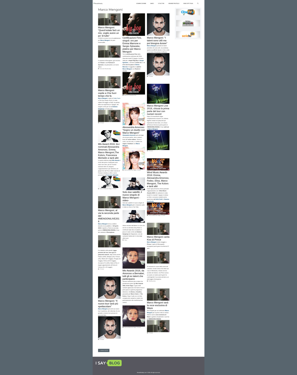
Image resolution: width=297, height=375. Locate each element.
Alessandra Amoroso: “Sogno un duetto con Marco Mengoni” (134, 130)
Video (125, 240)
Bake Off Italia (188, 3)
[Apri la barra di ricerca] (198, 3)
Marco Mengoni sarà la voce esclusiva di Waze (157, 305)
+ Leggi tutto (104, 350)
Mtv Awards (115, 160)
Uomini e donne (141, 3)
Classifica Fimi (132, 95)
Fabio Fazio (117, 98)
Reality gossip (152, 281)
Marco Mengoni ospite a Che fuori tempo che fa (107, 93)
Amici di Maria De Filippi (130, 170)
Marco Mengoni (127, 69)
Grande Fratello (173, 3)
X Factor (161, 3)
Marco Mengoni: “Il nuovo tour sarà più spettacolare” (108, 304)
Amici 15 (126, 95)
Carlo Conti (158, 199)
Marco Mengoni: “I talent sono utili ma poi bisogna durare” (157, 40)
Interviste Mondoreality (105, 68)
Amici (152, 3)
